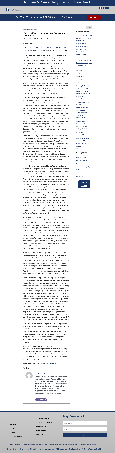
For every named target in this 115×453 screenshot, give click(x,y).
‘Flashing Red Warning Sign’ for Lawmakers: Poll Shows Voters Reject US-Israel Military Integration (84, 91)
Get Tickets (94, 17)
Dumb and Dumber (82, 74)
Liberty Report (41, 434)
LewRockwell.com (51, 363)
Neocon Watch (81, 164)
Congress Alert (81, 157)
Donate (55, 2)
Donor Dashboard (15, 436)
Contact (77, 2)
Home (26, 2)
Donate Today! (84, 184)
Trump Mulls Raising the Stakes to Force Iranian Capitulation (84, 37)
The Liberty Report (82, 173)
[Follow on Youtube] (107, 8)
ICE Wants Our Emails (83, 132)
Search (89, 28)
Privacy (8, 449)
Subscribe (87, 2)
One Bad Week (81, 80)
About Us (35, 2)
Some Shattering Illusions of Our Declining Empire (81, 123)
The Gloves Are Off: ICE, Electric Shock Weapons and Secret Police (84, 62)
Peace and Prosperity (44, 422)
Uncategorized (81, 176)
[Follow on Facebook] (100, 8)
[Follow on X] (104, 8)
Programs (45, 2)
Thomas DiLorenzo (32, 38)
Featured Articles (30, 29)
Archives (66, 2)
